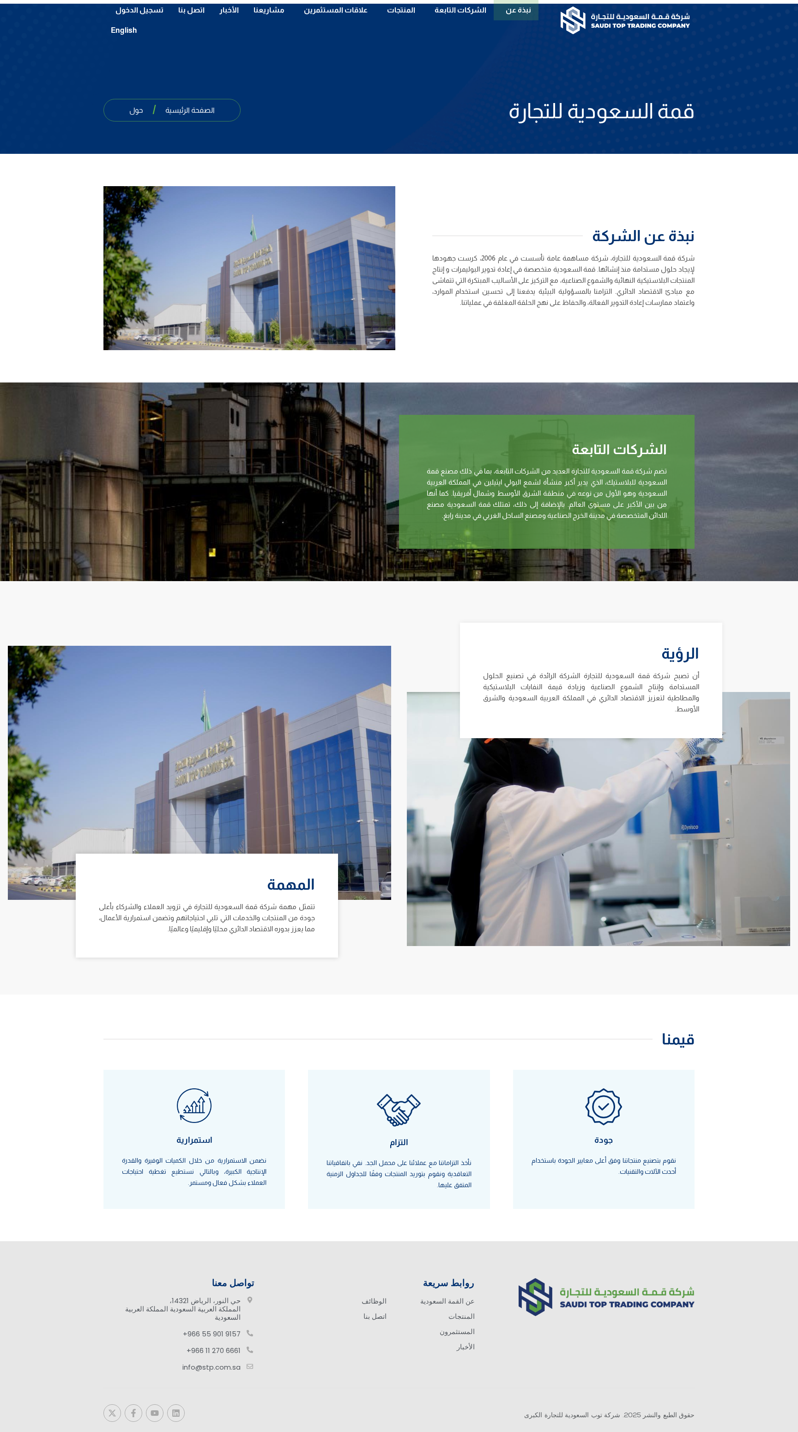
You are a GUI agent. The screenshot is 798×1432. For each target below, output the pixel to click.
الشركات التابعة (460, 10)
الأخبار (229, 10)
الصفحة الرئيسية (190, 110)
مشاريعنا (269, 10)
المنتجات (401, 10)
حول (136, 110)
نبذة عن (518, 10)
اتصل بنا (191, 10)
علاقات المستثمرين (336, 10)
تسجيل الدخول (139, 10)
